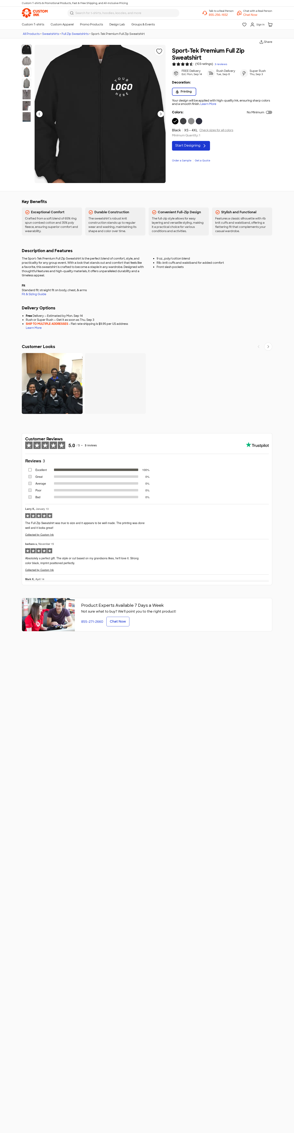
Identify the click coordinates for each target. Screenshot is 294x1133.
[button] (257, 15)
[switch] (269, 112)
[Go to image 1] (26, 49)
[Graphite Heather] (183, 121)
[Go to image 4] (26, 83)
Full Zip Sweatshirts (75, 34)
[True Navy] (199, 121)
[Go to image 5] (26, 94)
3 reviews (221, 64)
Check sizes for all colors (216, 130)
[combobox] (123, 13)
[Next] (268, 347)
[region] (147, 383)
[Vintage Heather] (191, 121)
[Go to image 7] (26, 117)
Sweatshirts (50, 34)
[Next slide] (161, 114)
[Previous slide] (39, 114)
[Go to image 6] (26, 106)
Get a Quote (202, 160)
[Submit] (71, 13)
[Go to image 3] (26, 72)
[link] (35, 13)
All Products (31, 34)
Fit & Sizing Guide (34, 294)
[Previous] (259, 347)
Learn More (208, 104)
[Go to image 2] (26, 61)
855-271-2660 (92, 622)
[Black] (175, 121)
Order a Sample (181, 160)
